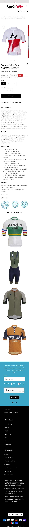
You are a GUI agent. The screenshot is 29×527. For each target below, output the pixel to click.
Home (2, 16)
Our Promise (7, 464)
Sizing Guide (7, 434)
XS (3, 83)
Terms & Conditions (9, 474)
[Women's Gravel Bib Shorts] (14, 268)
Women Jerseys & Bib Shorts (12, 16)
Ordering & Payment (9, 424)
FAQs (5, 437)
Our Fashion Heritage (9, 461)
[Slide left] (11, 60)
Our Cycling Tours (8, 457)
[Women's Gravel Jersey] (14, 304)
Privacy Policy (7, 471)
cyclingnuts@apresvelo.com (11, 412)
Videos (6, 441)
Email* (5, 375)
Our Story (6, 454)
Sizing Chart (5, 102)
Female (22, 384)
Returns (6, 430)
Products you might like (14, 212)
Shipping (9, 77)
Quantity (3, 87)
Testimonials (7, 444)
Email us (13, 499)
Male (14, 384)
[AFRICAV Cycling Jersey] (14, 232)
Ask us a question (17, 102)
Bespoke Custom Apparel (10, 467)
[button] (27, 6)
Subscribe (14, 397)
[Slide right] (18, 60)
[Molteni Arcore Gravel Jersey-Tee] (14, 340)
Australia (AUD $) (13, 514)
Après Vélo (11, 526)
